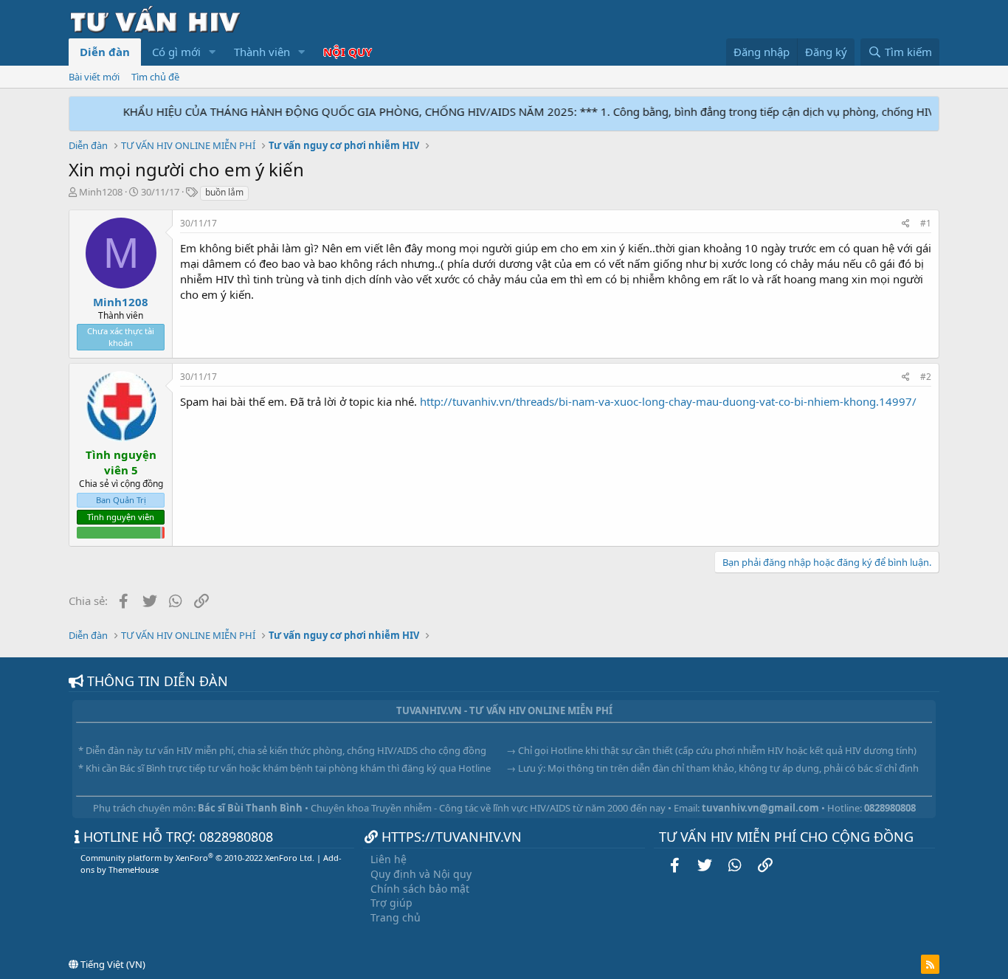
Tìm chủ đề (155, 76)
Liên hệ (388, 859)
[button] (212, 52)
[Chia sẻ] (906, 223)
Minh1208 (100, 191)
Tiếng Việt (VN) (111, 964)
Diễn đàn (105, 51)
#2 (925, 376)
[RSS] (930, 964)
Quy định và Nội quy (421, 874)
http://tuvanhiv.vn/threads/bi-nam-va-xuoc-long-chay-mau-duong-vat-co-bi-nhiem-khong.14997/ (668, 401)
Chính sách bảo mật (419, 889)
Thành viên (262, 51)
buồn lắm (224, 192)
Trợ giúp (391, 903)
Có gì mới (176, 51)
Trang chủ (395, 917)
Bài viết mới (94, 76)
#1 (925, 223)
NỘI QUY (347, 51)
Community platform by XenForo (197, 857)
